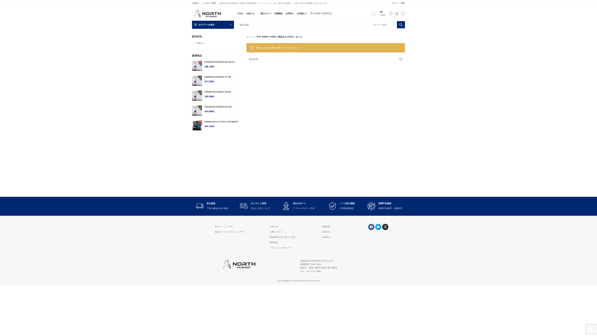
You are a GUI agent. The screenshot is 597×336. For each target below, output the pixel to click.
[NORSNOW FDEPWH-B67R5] (197, 96)
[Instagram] (385, 227)
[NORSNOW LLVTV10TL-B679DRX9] (197, 125)
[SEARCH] (401, 24)
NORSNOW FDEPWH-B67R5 (217, 92)
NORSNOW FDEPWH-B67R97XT (219, 62)
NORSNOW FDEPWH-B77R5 (217, 77)
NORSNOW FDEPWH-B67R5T (218, 107)
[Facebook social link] (391, 13)
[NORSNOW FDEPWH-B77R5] (197, 81)
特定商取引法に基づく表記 (282, 237)
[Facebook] (371, 227)
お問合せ (325, 231)
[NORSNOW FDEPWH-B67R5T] (197, 110)
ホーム (250, 36)
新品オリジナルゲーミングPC (229, 231)
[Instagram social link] (402, 13)
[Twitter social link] (396, 13)
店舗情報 (325, 226)
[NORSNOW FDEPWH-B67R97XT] (197, 66)
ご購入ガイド (275, 231)
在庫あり (200, 43)
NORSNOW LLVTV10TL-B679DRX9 (221, 122)
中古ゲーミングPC (224, 226)
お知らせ (273, 226)
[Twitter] (378, 227)
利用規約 (273, 242)
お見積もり (326, 237)
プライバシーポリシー (280, 247)
